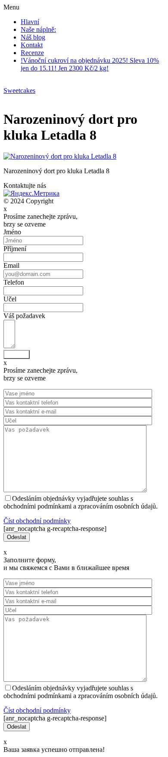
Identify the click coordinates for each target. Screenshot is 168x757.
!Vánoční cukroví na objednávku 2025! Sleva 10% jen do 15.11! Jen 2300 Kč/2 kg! (90, 64)
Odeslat (16, 354)
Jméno (12, 232)
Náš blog (33, 37)
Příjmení (14, 248)
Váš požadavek (24, 315)
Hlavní (30, 21)
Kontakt (32, 45)
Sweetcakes (19, 90)
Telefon (13, 282)
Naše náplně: (38, 29)
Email (11, 265)
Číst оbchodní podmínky (37, 520)
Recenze (32, 52)
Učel (9, 299)
